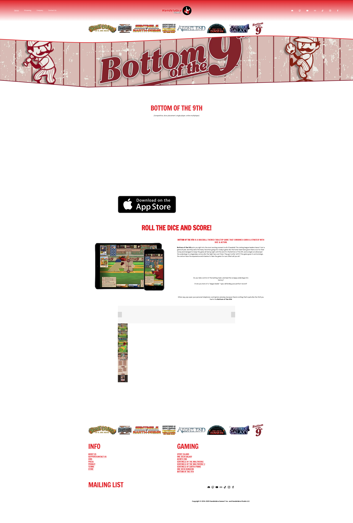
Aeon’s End (182, 459)
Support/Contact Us (97, 456)
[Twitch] (300, 10)
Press (91, 461)
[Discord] (292, 10)
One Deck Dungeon (185, 469)
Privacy (91, 464)
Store (90, 469)
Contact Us (52, 10)
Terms (91, 466)
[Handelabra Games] (338, 10)
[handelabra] (307, 10)
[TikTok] (322, 10)
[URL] (315, 10)
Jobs (90, 459)
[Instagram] (330, 10)
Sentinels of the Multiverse (190, 461)
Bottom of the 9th (185, 471)
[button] (120, 314)
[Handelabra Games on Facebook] (233, 487)
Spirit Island (183, 454)
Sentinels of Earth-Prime (189, 466)
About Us (92, 454)
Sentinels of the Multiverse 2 (191, 464)
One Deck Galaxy (184, 456)
